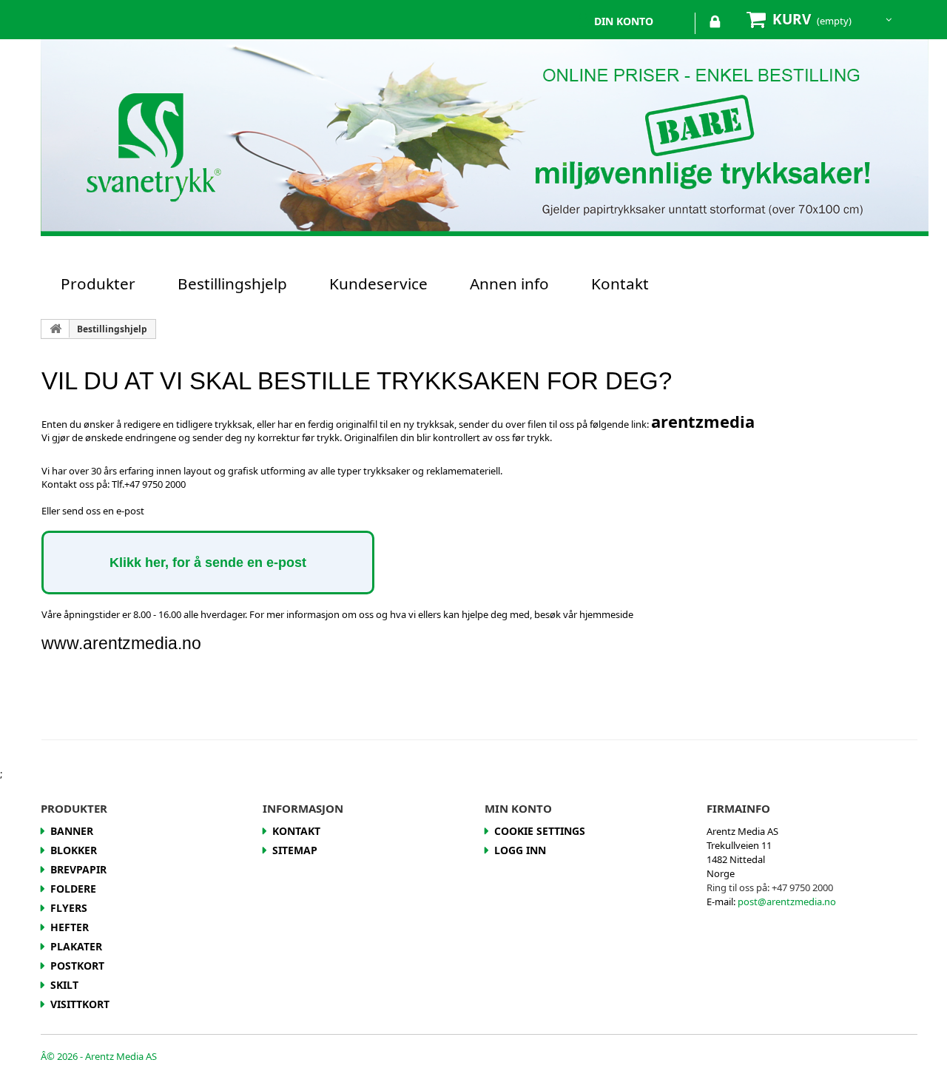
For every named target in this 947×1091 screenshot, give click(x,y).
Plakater (76, 946)
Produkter (98, 283)
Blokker (73, 850)
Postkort (77, 966)
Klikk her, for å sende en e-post (207, 562)
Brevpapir (78, 869)
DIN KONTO (623, 20)
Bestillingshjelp (232, 283)
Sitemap (294, 850)
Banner (71, 831)
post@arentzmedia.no (787, 901)
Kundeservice (378, 283)
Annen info (509, 283)
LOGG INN (715, 24)
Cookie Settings (539, 831)
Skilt (64, 985)
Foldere (73, 889)
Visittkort (79, 1004)
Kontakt (620, 283)
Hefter (69, 927)
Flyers (68, 908)
